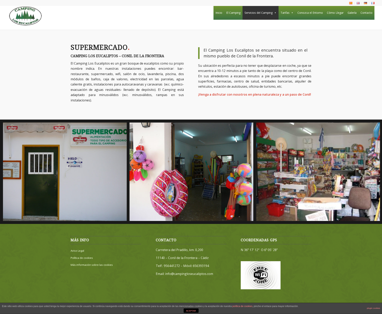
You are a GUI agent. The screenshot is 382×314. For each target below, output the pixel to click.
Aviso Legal (77, 250)
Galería (352, 13)
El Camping (233, 13)
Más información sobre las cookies (92, 265)
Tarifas (285, 13)
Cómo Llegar (335, 13)
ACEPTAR (191, 311)
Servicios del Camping (259, 13)
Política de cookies (82, 258)
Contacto (366, 13)
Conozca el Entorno (310, 13)
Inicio (218, 13)
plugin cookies (373, 308)
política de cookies (242, 306)
